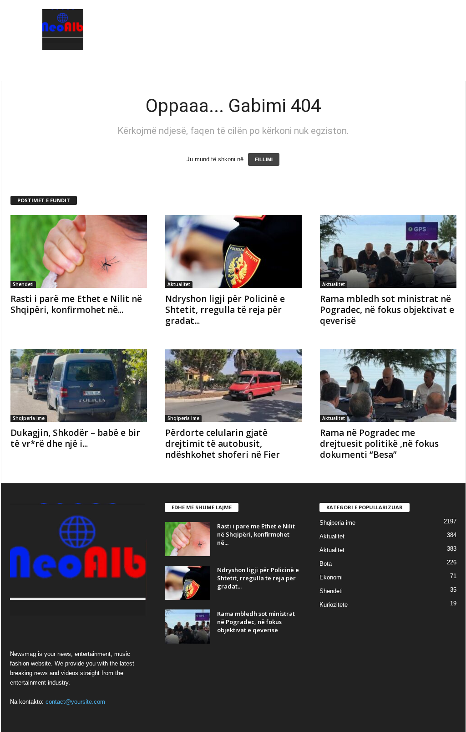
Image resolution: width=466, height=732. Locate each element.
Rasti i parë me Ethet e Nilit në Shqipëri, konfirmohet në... (76, 304)
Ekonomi (331, 577)
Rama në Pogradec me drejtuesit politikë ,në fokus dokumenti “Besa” (379, 444)
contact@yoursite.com (75, 701)
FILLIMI (264, 159)
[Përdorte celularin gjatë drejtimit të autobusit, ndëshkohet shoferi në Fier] (233, 385)
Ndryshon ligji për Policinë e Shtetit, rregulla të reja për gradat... (225, 310)
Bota (325, 563)
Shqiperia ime (29, 418)
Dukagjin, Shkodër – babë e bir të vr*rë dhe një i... (75, 438)
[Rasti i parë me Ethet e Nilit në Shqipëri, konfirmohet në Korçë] (78, 251)
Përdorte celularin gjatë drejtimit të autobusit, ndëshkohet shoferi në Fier (222, 444)
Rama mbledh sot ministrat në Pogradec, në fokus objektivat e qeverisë (387, 310)
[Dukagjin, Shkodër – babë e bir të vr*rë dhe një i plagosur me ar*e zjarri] (78, 385)
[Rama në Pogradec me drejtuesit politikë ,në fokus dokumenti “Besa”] (388, 385)
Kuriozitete (333, 604)
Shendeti (23, 284)
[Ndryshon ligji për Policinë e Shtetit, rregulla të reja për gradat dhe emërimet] (233, 251)
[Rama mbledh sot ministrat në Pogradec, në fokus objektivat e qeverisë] (388, 251)
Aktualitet (178, 284)
